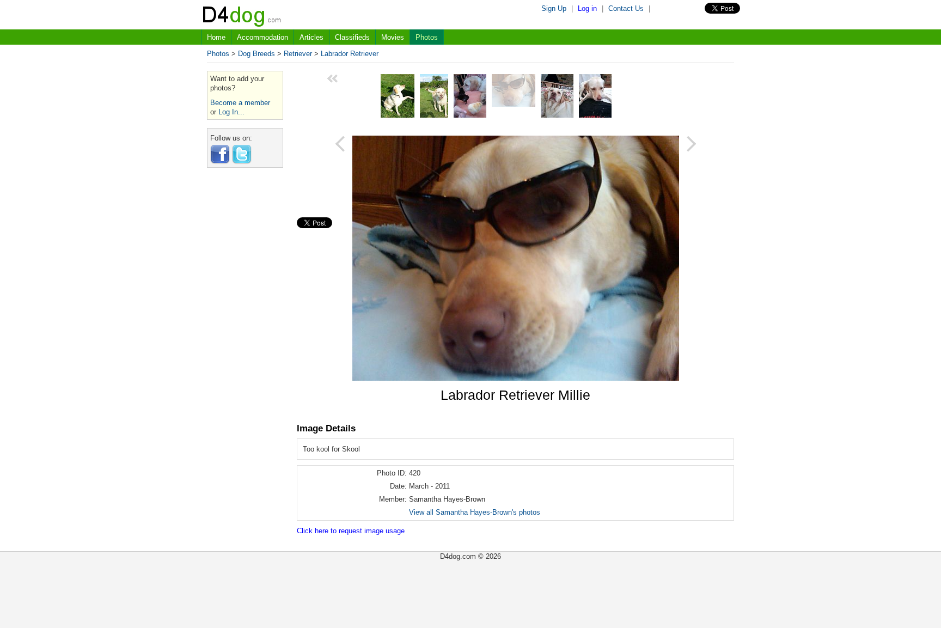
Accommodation (262, 37)
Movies (392, 37)
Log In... (231, 112)
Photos (426, 37)
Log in (587, 8)
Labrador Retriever (349, 54)
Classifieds (352, 37)
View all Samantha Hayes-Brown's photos (474, 512)
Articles (311, 37)
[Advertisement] (245, 339)
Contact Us (626, 8)
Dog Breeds (256, 54)
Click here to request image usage (351, 531)
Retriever (298, 54)
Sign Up (553, 8)
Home (216, 37)
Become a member (240, 103)
